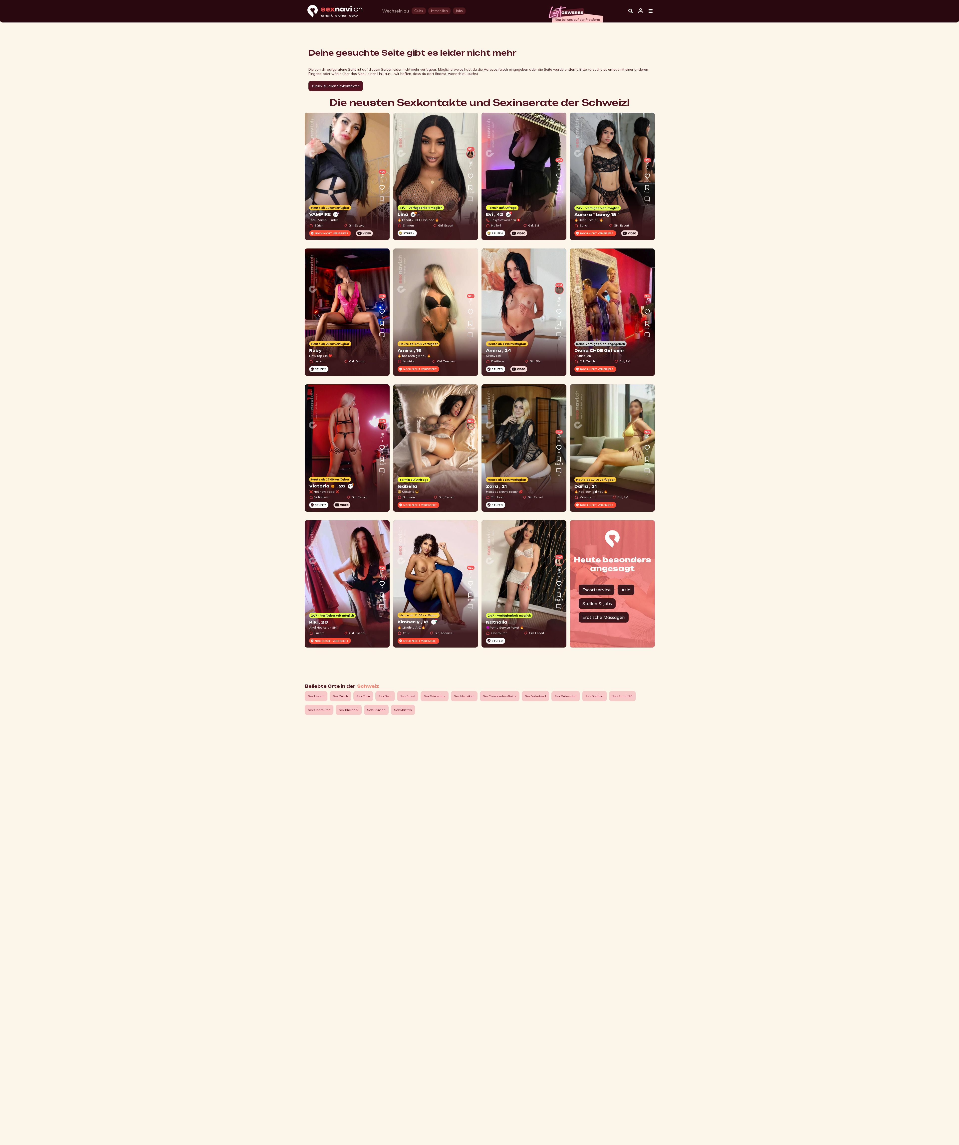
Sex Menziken (464, 696)
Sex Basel (407, 696)
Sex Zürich (340, 696)
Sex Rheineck (348, 710)
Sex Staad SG (622, 696)
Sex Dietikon (594, 696)
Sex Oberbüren (319, 710)
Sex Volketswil (535, 696)
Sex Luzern (316, 696)
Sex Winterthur (434, 696)
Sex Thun (363, 696)
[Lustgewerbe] (575, 12)
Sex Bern (385, 696)
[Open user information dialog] (640, 11)
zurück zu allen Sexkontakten (336, 86)
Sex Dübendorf (566, 696)
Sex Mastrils (403, 710)
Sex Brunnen (376, 710)
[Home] (340, 11)
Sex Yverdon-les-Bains (499, 696)
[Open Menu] (650, 11)
